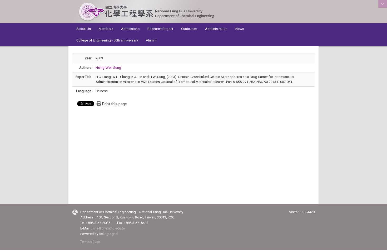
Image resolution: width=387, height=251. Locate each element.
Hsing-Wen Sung (108, 68)
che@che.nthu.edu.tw (109, 228)
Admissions (130, 29)
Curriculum (189, 29)
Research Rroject (160, 29)
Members (106, 29)
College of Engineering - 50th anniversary (107, 40)
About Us (83, 29)
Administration (216, 29)
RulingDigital (108, 234)
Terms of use (90, 242)
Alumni (151, 40)
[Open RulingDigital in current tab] (75, 212)
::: (313, 20)
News (239, 29)
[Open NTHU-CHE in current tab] (146, 12)
